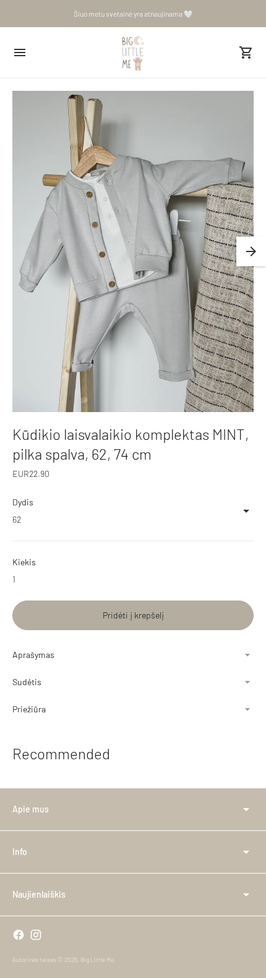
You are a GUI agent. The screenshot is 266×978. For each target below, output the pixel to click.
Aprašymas (33, 654)
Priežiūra (29, 709)
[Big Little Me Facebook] (18, 935)
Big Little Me (97, 959)
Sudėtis (26, 682)
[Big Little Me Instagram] (36, 935)
